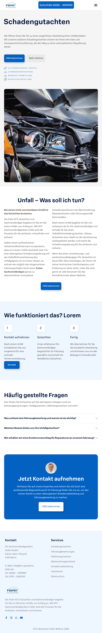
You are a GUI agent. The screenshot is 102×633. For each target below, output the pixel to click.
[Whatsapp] (16, 617)
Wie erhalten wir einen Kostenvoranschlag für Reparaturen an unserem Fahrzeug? (49, 438)
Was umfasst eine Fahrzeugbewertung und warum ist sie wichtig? (40, 418)
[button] (96, 5)
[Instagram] (11, 617)
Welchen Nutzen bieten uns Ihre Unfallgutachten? (32, 428)
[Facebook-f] (6, 617)
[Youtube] (21, 617)
